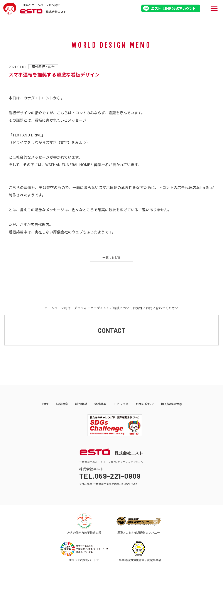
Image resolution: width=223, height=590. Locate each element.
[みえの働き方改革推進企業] (84, 521)
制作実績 (81, 404)
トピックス (121, 404)
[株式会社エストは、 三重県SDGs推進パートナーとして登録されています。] (84, 548)
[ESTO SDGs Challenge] (111, 435)
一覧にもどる (111, 257)
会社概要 (100, 404)
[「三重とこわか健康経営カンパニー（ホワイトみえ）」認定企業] (138, 521)
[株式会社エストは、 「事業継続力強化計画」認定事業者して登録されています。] (138, 548)
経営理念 (62, 404)
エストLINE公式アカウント (170, 8)
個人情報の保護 (171, 404)
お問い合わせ (145, 404)
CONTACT (111, 330)
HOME (45, 404)
